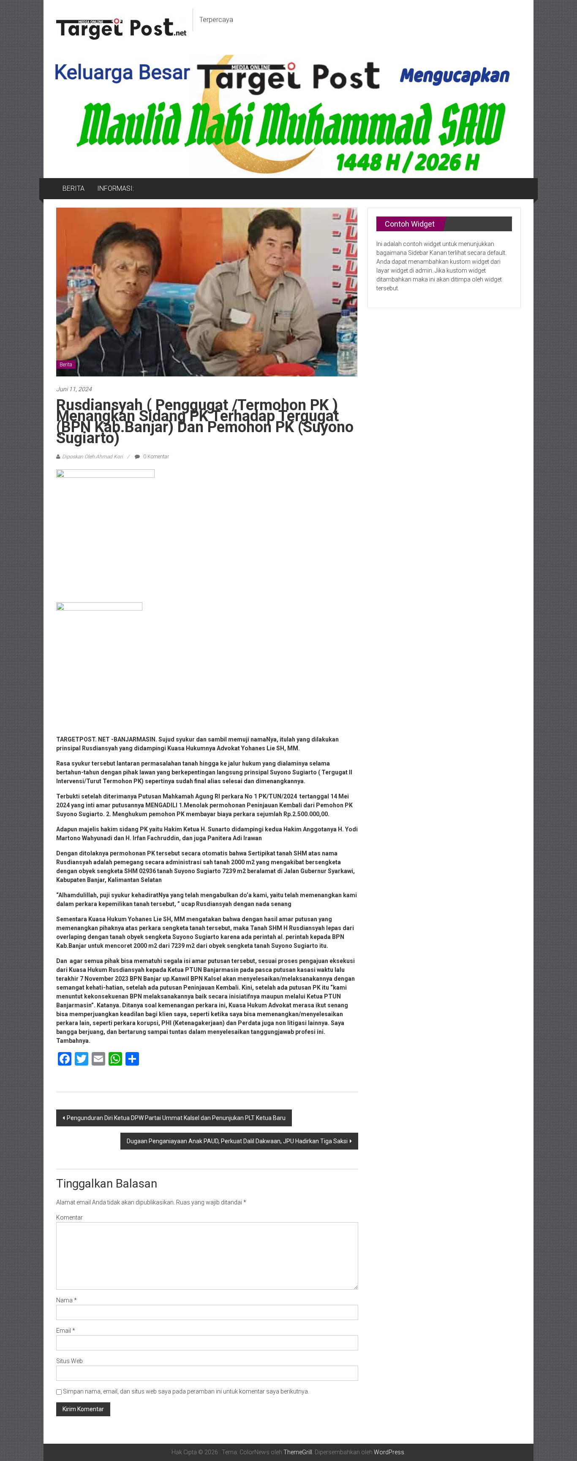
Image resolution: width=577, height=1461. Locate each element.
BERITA (73, 188)
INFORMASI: (115, 188)
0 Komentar (155, 457)
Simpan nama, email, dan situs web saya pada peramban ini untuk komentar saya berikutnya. (186, 1391)
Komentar (69, 1217)
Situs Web (69, 1361)
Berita (66, 365)
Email (65, 1330)
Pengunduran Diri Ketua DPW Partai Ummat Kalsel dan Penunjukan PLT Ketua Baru (176, 1118)
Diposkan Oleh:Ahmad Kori (92, 457)
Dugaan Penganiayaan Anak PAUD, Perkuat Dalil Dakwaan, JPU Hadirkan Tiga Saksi (237, 1141)
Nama (66, 1300)
